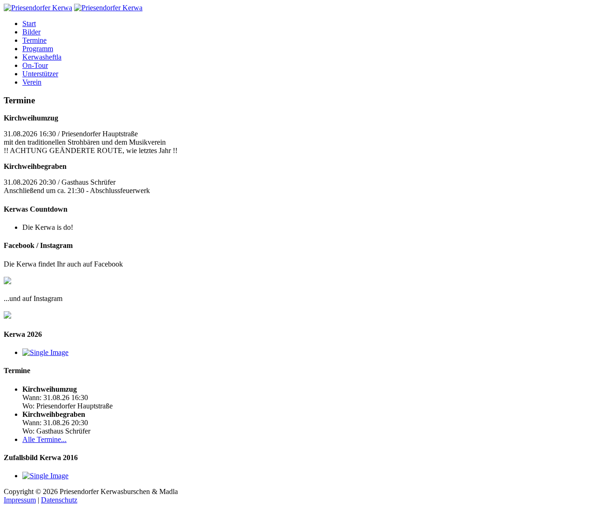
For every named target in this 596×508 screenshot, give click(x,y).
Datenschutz (59, 500)
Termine (34, 40)
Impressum (20, 500)
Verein (31, 82)
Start (29, 23)
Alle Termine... (44, 439)
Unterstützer (40, 74)
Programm (37, 49)
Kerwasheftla (41, 57)
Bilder (31, 32)
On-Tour (35, 65)
